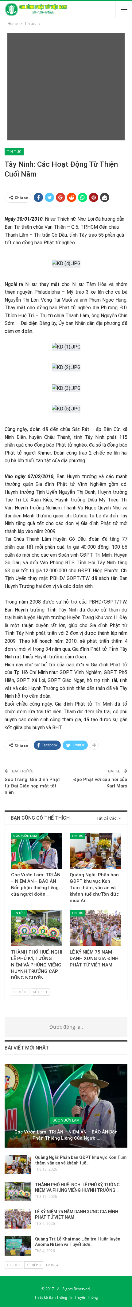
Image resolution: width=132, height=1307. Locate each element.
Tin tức (14, 152)
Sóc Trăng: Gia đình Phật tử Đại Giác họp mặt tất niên (32, 786)
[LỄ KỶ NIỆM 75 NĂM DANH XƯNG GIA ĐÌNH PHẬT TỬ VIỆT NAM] (95, 928)
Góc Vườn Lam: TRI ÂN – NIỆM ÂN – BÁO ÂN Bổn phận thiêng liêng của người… (66, 1135)
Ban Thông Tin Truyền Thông (73, 1297)
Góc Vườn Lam (25, 835)
